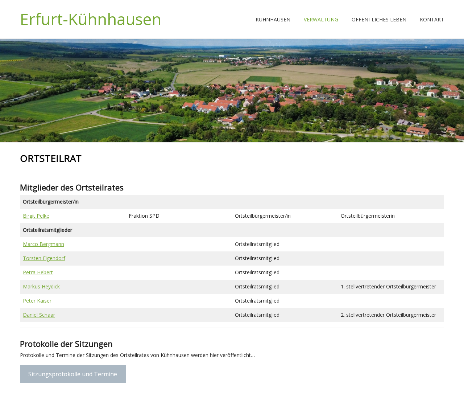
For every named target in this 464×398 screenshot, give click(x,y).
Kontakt (432, 19)
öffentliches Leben (379, 19)
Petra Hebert (38, 272)
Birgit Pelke (36, 215)
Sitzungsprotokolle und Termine (72, 374)
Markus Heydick (41, 286)
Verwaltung (321, 19)
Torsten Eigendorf (44, 258)
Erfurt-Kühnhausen (90, 19)
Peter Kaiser (37, 300)
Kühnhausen (273, 19)
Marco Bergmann (43, 244)
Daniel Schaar (39, 314)
